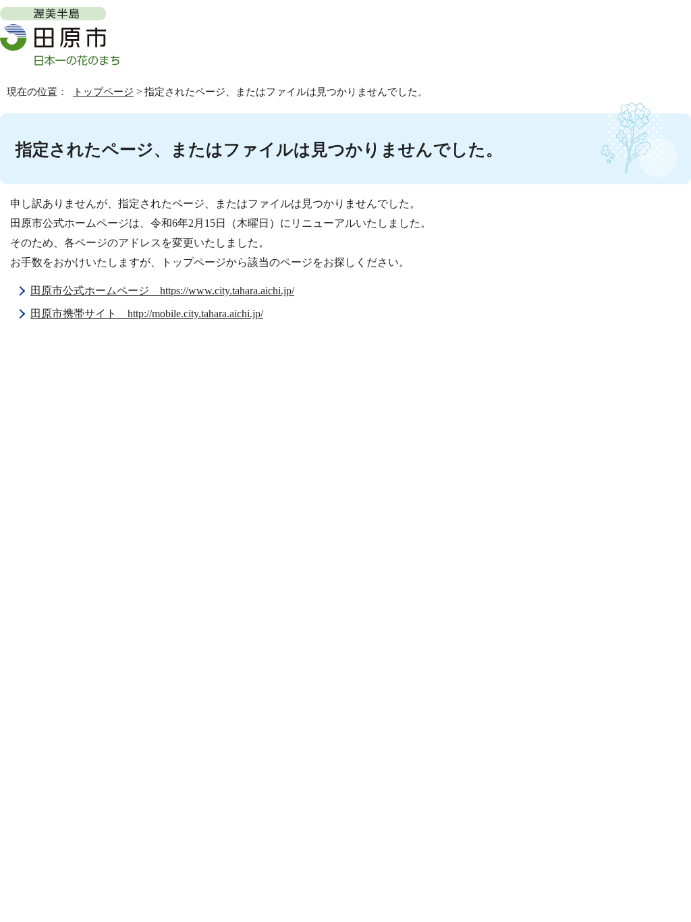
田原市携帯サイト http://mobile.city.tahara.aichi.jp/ (146, 313)
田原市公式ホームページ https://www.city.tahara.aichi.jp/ (162, 290)
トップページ (103, 91)
